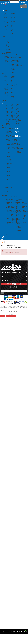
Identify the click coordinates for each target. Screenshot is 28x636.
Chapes (7, 204)
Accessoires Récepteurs (8, 131)
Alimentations (14, 84)
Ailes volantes (6, 27)
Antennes (6, 188)
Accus (5, 76)
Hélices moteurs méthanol (8, 107)
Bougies (12, 72)
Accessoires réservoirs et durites (13, 215)
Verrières (13, 17)
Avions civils (5, 16)
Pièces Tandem (13, 145)
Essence (6, 60)
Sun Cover (12, 24)
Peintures (18, 223)
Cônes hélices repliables (18, 107)
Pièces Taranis (8, 165)
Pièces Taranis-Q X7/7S (8, 176)
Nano (11, 134)
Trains (12, 20)
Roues (23, 204)
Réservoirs (13, 206)
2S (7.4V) (5, 81)
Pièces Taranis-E (8, 169)
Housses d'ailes (13, 27)
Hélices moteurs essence (7, 115)
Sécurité (12, 99)
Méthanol (6, 59)
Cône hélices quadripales (18, 119)
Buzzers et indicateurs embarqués (13, 95)
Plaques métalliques (18, 229)
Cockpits (13, 21)
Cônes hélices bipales (17, 111)
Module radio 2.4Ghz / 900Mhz (7, 136)
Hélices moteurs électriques (8, 111)
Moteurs (6, 55)
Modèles (6, 191)
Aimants (18, 225)
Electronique (9, 163)
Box (17, 143)
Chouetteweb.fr (16, 303)
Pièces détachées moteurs (13, 67)
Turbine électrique (6, 62)
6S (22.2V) (6, 91)
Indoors (6, 25)
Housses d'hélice (13, 117)
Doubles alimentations (19, 145)
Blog (2, 276)
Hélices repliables (8, 121)
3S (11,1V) (6, 83)
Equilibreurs (13, 119)
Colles (17, 200)
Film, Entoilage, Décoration (18, 210)
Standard (12, 130)
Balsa (17, 219)
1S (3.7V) (5, 78)
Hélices (7, 51)
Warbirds (6, 14)
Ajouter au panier (10, 316)
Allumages (13, 69)
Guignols (7, 203)
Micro (11, 132)
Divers (12, 34)
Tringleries (8, 207)
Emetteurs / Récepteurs (9, 186)
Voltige (5, 13)
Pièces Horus (8, 172)
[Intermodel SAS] (2, 3)
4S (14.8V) (6, 86)
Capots (12, 18)
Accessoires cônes (19, 122)
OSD (5, 190)
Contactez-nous (14, 284)
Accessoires (8, 52)
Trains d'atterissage (24, 202)
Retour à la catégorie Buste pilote (8, 245)
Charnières (8, 206)
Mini (11, 131)
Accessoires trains (24, 206)
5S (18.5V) (6, 89)
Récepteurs (8, 130)
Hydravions (6, 24)
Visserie (18, 207)
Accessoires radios (9, 161)
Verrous (7, 208)
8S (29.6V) (6, 94)
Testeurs (13, 85)
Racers (6, 18)
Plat (10, 135)
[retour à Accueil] (2, 242)
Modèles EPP (13, 32)
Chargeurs (13, 83)
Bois (17, 218)
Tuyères (12, 22)
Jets (5, 30)
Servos (11, 128)
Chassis (7, 41)
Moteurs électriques (6, 56)
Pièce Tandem (8, 180)
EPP (17, 213)
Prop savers (17, 63)
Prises (17, 61)
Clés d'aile (12, 30)
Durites (12, 207)
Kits (5, 12)
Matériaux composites (18, 226)
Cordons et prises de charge (12, 89)
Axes (17, 60)
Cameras (6, 184)
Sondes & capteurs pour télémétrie (9, 156)
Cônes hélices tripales (17, 115)
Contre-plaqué (17, 221)
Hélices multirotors (8, 123)
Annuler (3, 316)
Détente (6, 29)
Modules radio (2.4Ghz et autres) (8, 150)
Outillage (24, 217)
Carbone (18, 202)
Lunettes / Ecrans (8, 187)
